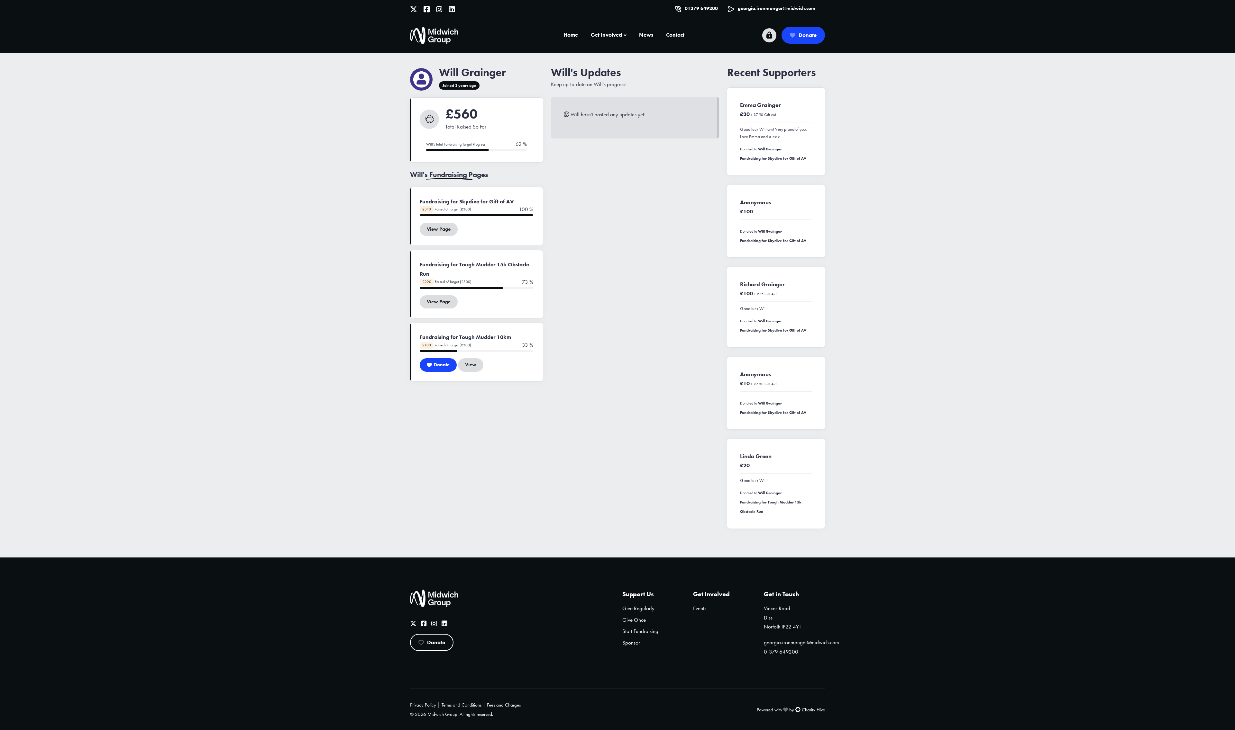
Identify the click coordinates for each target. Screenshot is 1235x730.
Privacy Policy (423, 705)
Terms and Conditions (461, 705)
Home (570, 34)
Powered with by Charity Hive (791, 710)
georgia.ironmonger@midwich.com (776, 8)
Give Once (634, 619)
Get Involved (606, 34)
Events (699, 608)
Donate (808, 35)
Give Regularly (638, 608)
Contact (675, 34)
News (646, 34)
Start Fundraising (640, 631)
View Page (439, 229)
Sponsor (631, 642)
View (470, 364)
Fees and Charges (504, 705)
